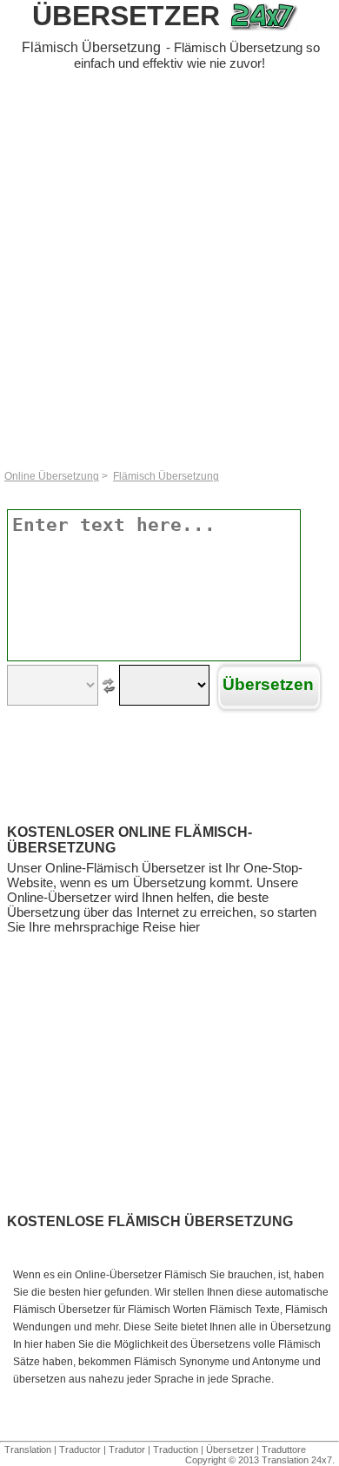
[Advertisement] (169, 272)
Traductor (80, 1449)
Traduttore (284, 1449)
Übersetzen (268, 684)
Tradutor (127, 1449)
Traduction (175, 1449)
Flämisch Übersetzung (166, 476)
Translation (27, 1449)
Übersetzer (126, 15)
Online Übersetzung (51, 476)
